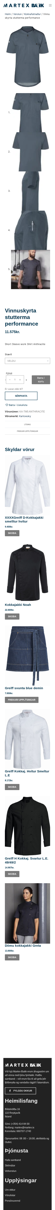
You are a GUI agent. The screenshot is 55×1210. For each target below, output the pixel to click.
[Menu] (50, 5)
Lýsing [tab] (27, 424)
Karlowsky (25, 416)
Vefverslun (10, 1171)
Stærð (8, 354)
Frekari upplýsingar (21, 699)
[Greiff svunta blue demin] (27, 656)
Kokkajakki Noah (18, 604)
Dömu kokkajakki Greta (23, 945)
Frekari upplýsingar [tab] (27, 431)
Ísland (8, 1116)
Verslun (17, 14)
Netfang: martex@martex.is (19, 1127)
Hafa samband (13, 1160)
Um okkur (10, 1189)
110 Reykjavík (12, 1113)
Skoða (12, 533)
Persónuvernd (12, 1200)
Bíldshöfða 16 (12, 1109)
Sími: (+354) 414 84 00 (17, 1124)
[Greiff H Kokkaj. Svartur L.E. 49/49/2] (27, 826)
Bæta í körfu (40, 379)
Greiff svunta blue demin (24, 688)
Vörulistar (10, 1195)
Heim (8, 14)
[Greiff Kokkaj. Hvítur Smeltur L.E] (27, 739)
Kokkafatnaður (32, 14)
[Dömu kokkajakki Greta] (27, 913)
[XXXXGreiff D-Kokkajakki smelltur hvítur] (27, 485)
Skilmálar (10, 1165)
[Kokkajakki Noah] (27, 572)
